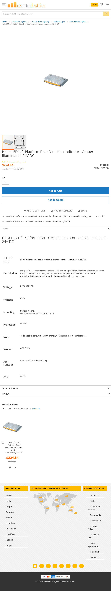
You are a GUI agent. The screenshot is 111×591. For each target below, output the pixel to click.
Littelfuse (10, 534)
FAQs (92, 500)
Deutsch (10, 512)
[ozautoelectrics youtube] (74, 566)
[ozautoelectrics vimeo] (81, 566)
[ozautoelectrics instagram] (48, 566)
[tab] (55, 228)
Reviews (5, 394)
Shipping (94, 551)
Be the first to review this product (13, 162)
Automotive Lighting (19, 21)
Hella (8, 500)
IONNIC (9, 539)
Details (5, 228)
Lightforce (11, 523)
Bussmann (11, 528)
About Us (94, 495)
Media (93, 557)
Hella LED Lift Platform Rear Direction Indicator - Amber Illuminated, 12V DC (14, 447)
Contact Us (95, 520)
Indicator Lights (60, 21)
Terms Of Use (93, 536)
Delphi (9, 545)
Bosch (9, 495)
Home (4, 21)
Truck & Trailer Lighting (40, 21)
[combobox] (55, 14)
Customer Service (94, 508)
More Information (10, 388)
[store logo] (26, 5)
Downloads (95, 515)
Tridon (9, 517)
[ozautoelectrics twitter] (55, 566)
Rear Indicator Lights (78, 21)
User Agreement (93, 545)
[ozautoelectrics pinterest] (61, 566)
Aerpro (9, 506)
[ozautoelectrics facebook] (41, 566)
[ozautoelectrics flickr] (68, 566)
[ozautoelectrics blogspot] (35, 566)
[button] (94, 5)
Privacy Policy (92, 528)
